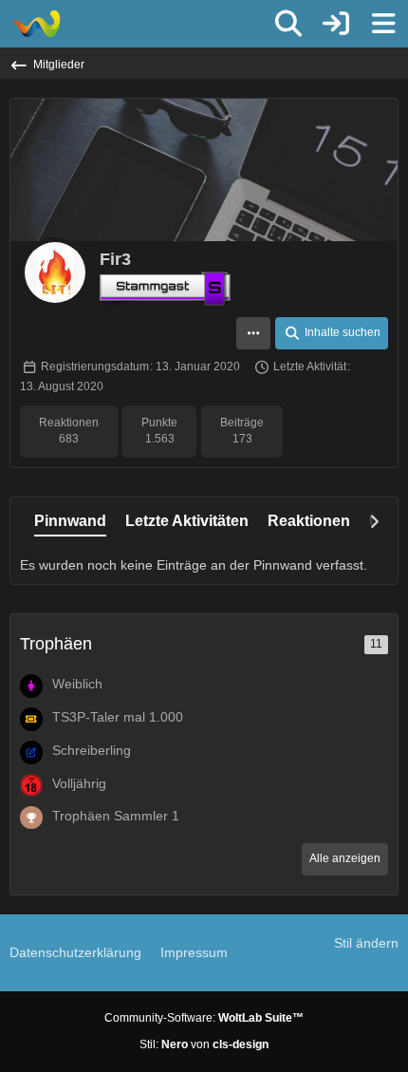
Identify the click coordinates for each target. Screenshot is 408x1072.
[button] (253, 333)
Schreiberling (91, 750)
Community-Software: (204, 1018)
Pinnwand (70, 521)
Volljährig (79, 783)
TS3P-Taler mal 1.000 (117, 716)
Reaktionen (309, 521)
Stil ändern (366, 942)
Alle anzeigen (344, 858)
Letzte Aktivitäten (187, 521)
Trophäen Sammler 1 (115, 815)
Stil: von (204, 1044)
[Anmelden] (336, 23)
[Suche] (288, 24)
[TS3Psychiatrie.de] (35, 24)
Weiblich (77, 683)
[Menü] (383, 24)
